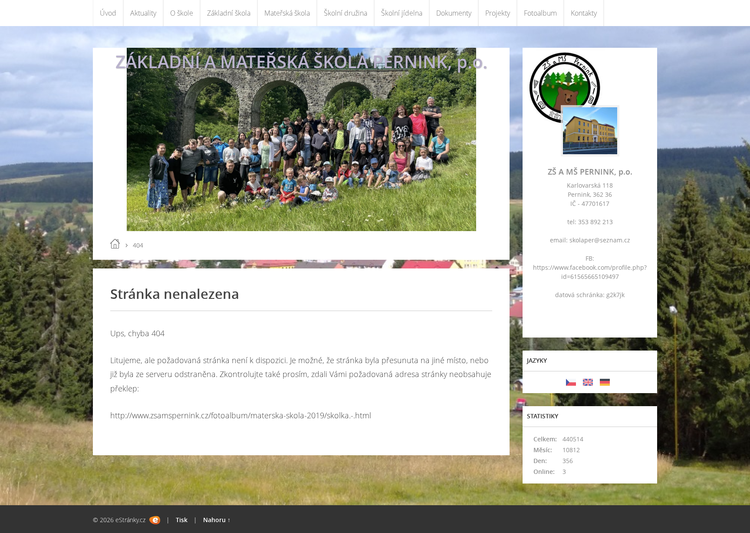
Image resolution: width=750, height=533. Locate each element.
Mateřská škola (287, 13)
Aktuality (143, 13)
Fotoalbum (540, 13)
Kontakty (584, 13)
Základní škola (228, 13)
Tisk (182, 520)
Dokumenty (453, 13)
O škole (181, 13)
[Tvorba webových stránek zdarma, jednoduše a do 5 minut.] (154, 520)
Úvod (108, 13)
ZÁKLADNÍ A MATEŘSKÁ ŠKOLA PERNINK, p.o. (301, 61)
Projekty (497, 13)
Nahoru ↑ (216, 520)
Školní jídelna (401, 13)
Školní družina (345, 13)
